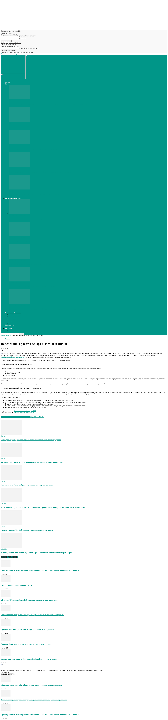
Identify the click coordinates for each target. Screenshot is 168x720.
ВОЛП (11, 327)
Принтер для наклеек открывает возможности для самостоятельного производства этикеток (48, 104)
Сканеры (11, 330)
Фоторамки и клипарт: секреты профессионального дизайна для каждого (32, 462)
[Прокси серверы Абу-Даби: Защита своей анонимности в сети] (11, 524)
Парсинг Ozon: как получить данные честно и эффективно (26, 644)
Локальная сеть (9, 325)
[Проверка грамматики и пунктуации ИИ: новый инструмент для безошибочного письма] (19, 303)
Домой (3, 335)
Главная (7, 82)
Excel (14, 318)
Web (6, 84)
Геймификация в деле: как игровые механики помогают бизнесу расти (31, 440)
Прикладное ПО (14, 316)
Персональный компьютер (13, 198)
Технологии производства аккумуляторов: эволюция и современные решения (34, 700)
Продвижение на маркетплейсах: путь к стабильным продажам (28, 629)
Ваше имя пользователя (26, 37)
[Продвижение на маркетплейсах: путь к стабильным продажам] (5, 625)
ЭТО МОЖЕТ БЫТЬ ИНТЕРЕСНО (15, 417)
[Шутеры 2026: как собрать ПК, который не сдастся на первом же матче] (19, 144)
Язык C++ (12, 323)
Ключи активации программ (18, 314)
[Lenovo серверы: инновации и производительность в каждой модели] (19, 213)
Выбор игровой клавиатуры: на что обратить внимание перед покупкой (39, 241)
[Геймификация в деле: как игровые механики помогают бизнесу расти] (11, 434)
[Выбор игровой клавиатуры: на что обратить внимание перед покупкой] (19, 236)
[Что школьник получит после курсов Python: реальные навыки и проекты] (19, 166)
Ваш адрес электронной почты (29, 48)
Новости (8, 335)
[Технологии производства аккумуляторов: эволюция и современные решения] (5, 696)
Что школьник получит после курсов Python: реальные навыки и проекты (40, 172)
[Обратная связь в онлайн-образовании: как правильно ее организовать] (5, 681)
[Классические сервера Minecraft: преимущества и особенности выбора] (19, 189)
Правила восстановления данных (24, 412)
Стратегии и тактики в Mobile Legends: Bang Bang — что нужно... (29, 659)
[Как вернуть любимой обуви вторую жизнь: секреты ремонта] (11, 479)
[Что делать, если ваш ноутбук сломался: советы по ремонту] (19, 258)
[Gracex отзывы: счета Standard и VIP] (19, 121)
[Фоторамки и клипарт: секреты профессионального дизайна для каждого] (11, 457)
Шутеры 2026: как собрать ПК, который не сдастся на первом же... (29, 600)
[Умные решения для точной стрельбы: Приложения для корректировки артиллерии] (11, 547)
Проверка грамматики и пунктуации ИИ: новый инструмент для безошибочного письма (46, 309)
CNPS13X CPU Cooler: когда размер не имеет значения (32, 286)
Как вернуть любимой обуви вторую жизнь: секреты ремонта (27, 485)
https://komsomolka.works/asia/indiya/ (12, 357)
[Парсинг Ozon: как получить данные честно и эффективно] (5, 640)
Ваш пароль (23, 39)
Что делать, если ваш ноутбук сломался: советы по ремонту (34, 264)
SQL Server (16, 321)
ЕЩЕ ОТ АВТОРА (37, 417)
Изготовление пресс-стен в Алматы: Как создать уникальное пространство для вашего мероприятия (43, 507)
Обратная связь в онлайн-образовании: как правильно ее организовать (31, 685)
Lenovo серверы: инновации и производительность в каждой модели (37, 219)
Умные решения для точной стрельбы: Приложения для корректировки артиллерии (36, 553)
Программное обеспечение (13, 313)
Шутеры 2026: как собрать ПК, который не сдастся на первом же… (37, 149)
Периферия (8, 328)
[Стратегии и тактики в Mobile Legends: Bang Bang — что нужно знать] (5, 655)
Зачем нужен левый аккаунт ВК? (25, 411)
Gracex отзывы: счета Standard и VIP (24, 127)
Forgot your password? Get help (11, 43)
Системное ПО (14, 320)
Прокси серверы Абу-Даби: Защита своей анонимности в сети (27, 530)
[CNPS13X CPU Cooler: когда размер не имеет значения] (19, 281)
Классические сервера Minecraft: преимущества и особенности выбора (38, 194)
